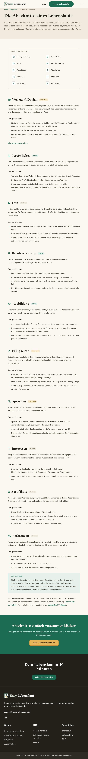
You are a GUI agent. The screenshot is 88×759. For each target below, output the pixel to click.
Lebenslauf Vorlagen (13, 735)
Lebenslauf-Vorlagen (57, 605)
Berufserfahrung (57, 63)
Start (6, 10)
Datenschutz (67, 735)
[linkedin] (6, 717)
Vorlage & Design (24, 57)
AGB (64, 739)
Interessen (55, 77)
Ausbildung (21, 70)
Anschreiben (10, 744)
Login (44, 4)
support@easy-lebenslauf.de (17, 712)
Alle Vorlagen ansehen (18, 143)
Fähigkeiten (55, 70)
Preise (36, 742)
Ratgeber (13, 10)
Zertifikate (21, 83)
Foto (19, 63)
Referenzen (55, 83)
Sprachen (20, 77)
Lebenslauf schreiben (14, 731)
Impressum (67, 731)
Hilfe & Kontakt (40, 731)
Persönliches (56, 57)
